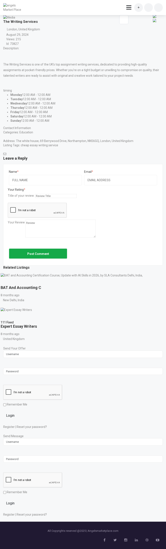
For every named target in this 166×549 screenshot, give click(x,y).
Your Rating (16, 189)
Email (88, 171)
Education (26, 132)
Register (9, 427)
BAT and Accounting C (21, 287)
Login (10, 415)
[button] (154, 24)
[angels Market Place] (13, 7)
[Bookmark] (5, 282)
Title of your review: (21, 195)
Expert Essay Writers (19, 326)
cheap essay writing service (39, 145)
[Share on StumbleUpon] (154, 15)
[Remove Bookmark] (123, 19)
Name (13, 171)
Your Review (16, 222)
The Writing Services (17, 64)
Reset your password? (32, 427)
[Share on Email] (154, 20)
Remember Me (16, 404)
